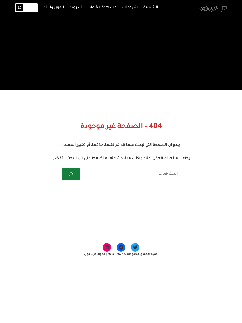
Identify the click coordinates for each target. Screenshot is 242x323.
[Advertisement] (121, 51)
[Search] (19, 7)
